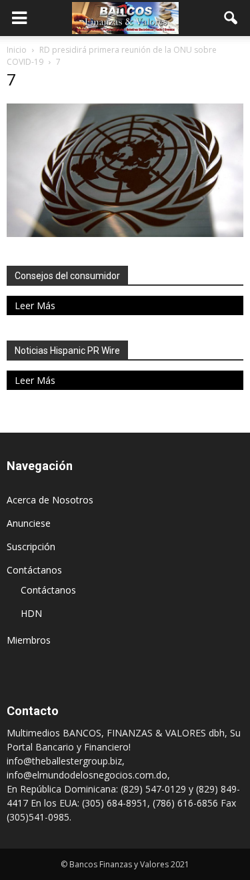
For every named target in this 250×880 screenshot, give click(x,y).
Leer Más (35, 305)
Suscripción (31, 546)
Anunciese (29, 523)
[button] (231, 18)
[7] (125, 233)
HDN (31, 613)
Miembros (29, 640)
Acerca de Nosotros (50, 499)
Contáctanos (34, 570)
